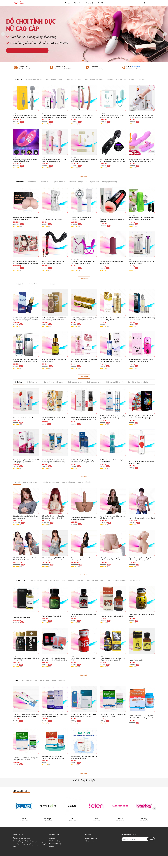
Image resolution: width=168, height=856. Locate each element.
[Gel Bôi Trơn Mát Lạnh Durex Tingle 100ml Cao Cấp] (113, 442)
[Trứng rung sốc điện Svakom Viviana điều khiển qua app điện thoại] (113, 98)
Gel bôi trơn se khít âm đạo (114, 382)
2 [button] (85, 60)
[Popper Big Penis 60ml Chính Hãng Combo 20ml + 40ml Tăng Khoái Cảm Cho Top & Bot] (55, 641)
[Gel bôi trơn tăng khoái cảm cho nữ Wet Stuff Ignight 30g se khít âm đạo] (26, 442)
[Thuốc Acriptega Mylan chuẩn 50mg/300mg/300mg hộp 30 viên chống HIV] (55, 741)
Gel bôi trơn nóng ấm (74, 382)
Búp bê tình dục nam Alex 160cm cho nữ (142, 518)
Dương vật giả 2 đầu (137, 79)
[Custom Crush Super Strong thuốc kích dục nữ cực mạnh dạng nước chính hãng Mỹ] (26, 302)
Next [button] (165, 34)
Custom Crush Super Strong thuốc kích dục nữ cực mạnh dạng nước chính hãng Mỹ (26, 319)
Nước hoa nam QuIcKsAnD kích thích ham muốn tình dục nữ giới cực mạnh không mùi (25, 361)
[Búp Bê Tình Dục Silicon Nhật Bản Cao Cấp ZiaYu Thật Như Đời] (26, 543)
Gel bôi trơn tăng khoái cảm (138, 382)
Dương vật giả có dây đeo (116, 79)
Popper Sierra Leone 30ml (21, 617)
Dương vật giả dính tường (93, 79)
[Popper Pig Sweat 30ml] (142, 641)
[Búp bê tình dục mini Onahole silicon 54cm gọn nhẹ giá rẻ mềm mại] (55, 501)
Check (151, 839)
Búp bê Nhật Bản (84, 482)
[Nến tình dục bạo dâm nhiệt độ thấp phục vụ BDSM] (113, 244)
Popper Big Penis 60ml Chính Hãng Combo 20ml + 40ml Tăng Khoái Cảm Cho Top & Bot (54, 660)
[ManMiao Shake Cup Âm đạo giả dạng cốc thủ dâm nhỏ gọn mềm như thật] (142, 200)
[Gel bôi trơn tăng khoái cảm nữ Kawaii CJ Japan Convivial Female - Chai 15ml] (84, 401)
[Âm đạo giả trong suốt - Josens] (55, 200)
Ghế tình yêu (44, 182)
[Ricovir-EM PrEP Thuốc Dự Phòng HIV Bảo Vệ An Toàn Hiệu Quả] (26, 741)
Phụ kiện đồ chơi (92, 182)
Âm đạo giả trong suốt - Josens (52, 219)
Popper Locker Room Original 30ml (111, 616)
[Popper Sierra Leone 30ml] (26, 599)
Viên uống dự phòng (29, 681)
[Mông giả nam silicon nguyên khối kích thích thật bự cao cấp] (84, 501)
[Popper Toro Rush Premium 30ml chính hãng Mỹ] (84, 599)
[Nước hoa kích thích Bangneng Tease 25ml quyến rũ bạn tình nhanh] (142, 344)
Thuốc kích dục (49, 284)
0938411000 (136, 66)
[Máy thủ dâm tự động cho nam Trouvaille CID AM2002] (84, 200)
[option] (84, 34)
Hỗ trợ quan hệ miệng (38, 580)
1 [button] (83, 60)
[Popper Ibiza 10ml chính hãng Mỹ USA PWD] (84, 641)
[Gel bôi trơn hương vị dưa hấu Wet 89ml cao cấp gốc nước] (142, 442)
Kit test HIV (44, 681)
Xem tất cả (83, 176)
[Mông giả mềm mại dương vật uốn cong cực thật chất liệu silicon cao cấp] (113, 543)
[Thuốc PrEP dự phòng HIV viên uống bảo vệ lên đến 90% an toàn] (113, 699)
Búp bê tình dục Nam (51, 482)
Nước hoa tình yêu (33, 284)
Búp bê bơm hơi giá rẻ (31, 482)
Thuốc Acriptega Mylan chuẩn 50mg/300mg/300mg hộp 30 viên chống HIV (53, 758)
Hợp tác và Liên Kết (91, 838)
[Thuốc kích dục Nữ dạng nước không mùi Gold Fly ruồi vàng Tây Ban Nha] (84, 302)
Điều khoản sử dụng (55, 841)
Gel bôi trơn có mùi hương (53, 382)
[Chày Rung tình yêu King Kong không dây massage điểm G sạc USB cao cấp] (113, 142)
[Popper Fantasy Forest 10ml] (55, 599)
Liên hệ (51, 846)
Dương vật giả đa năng (53, 79)
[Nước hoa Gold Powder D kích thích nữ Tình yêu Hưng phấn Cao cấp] (113, 302)
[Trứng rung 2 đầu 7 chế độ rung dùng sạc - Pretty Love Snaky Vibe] (84, 244)
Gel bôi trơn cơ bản (33, 382)
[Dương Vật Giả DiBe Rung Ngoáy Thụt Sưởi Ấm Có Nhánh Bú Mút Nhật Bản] (142, 142)
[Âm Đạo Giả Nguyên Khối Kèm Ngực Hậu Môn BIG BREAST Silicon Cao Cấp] (26, 244)
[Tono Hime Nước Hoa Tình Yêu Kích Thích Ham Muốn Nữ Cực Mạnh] (113, 344)
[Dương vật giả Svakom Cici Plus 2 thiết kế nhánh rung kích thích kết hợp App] (55, 98)
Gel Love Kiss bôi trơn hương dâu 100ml (26, 418)
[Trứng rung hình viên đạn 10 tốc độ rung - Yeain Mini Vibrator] (142, 244)
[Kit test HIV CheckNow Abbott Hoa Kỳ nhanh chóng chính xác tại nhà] (84, 699)
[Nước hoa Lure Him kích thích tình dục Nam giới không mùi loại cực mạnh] (55, 302)
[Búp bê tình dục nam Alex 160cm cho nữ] (142, 501)
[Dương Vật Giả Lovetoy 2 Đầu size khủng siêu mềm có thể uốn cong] (84, 98)
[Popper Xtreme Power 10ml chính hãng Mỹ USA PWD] (26, 641)
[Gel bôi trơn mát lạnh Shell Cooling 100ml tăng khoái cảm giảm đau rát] (84, 442)
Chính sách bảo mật (55, 844)
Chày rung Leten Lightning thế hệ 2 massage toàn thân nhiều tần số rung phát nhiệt (25, 117)
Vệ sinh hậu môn (59, 182)
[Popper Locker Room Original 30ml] (113, 599)
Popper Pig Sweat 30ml (136, 660)
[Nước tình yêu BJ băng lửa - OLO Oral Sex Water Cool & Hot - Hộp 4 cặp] (142, 401)
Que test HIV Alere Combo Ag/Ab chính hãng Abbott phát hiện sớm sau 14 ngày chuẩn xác (25, 716)
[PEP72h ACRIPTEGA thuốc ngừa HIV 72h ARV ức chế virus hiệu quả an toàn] (142, 699)
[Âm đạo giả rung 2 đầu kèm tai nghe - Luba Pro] (113, 200)
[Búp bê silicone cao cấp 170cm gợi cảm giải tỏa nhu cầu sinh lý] (113, 501)
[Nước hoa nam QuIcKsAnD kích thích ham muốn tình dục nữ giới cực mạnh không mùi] (26, 344)
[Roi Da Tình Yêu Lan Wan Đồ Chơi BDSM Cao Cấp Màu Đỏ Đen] (55, 244)
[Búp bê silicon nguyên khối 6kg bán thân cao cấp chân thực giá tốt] (142, 543)
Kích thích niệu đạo (76, 182)
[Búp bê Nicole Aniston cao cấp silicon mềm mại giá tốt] (84, 543)
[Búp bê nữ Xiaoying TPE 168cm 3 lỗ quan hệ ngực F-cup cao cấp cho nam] (55, 543)
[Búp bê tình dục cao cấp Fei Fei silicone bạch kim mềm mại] (26, 501)
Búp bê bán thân (68, 482)
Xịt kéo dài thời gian (57, 580)
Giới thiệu (52, 838)
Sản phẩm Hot (89, 841)
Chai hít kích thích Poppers (117, 580)
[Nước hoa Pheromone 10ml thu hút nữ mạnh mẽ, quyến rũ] (55, 344)
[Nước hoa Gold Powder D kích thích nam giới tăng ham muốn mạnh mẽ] (84, 344)
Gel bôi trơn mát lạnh (93, 382)
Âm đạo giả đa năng (109, 182)
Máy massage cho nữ (34, 79)
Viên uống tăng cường (95, 580)
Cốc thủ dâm (31, 182)
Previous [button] (3, 34)
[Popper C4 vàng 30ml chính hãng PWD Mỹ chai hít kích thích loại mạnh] (113, 641)
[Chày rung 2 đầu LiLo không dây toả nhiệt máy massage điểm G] (55, 142)
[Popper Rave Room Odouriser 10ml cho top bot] (142, 599)
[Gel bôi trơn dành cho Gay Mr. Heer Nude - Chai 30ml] (55, 401)
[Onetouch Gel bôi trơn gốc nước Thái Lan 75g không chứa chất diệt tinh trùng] (55, 442)
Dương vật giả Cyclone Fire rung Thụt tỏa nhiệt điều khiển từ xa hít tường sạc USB (141, 117)
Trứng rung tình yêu (73, 79)
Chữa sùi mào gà (58, 681)
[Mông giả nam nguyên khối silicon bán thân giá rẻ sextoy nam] (26, 200)
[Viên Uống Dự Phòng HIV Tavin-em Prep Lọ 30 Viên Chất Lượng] (84, 741)
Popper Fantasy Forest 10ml (51, 616)
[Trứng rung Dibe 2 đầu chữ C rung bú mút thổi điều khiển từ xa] (26, 142)
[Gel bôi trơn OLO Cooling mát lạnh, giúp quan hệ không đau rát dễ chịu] (113, 401)
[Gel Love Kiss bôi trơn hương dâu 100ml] (26, 401)
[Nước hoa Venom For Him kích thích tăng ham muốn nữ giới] (142, 302)
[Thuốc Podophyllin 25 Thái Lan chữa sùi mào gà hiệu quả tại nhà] (55, 699)
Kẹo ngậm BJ (135, 580)
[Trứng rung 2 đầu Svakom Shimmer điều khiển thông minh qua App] (84, 142)
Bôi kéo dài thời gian (75, 580)
